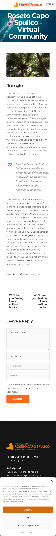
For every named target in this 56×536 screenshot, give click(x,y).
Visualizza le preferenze (28, 525)
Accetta (28, 510)
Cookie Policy (26, 532)
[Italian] (52, 4)
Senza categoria (31, 274)
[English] (48, 4)
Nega (28, 517)
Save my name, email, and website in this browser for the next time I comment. (27, 388)
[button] (51, 480)
